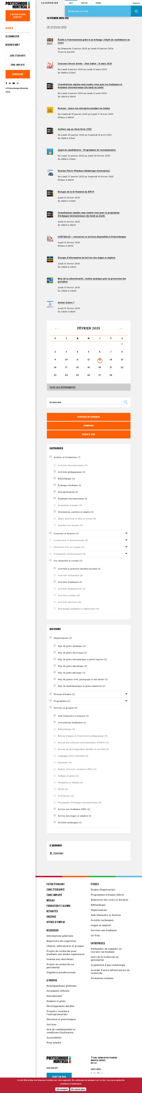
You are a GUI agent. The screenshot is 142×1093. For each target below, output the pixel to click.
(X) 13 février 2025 (57, 27)
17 (66, 367)
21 (111, 367)
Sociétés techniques (102, 920)
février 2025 (88, 328)
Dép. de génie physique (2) (71, 673)
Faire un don (59, 1076)
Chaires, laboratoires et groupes (65, 946)
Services (51, 1024)
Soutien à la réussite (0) (70, 525)
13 (100, 359)
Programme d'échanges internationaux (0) (80, 802)
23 (55, 375)
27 (100, 375)
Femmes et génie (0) (68, 776)
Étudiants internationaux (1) (72, 498)
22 (122, 367)
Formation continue (102, 978)
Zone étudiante (18, 55)
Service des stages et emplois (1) (74, 816)
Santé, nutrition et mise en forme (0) (77, 518)
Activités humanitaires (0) (71, 589)
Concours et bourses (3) (66, 533)
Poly (71, 3)
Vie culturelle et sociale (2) (68, 560)
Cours (98, 3)
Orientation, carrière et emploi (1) (76, 512)
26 (88, 375)
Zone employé (18, 64)
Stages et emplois (101, 925)
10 (66, 359)
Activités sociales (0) (69, 595)
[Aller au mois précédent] (58, 328)
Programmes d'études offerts (107, 894)
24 (66, 375)
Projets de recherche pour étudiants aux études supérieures (66, 953)
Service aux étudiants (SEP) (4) (74, 809)
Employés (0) (65, 762)
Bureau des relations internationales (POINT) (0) (83, 742)
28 (111, 375)
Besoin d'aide (88, 434)
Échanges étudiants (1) (69, 485)
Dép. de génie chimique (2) (72, 646)
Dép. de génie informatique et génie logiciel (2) (82, 659)
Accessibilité (54, 1037)
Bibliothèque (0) (66, 729)
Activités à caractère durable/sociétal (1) (79, 569)
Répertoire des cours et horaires (109, 899)
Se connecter (12, 36)
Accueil (9, 28)
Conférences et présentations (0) (71, 540)
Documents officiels (58, 990)
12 (89, 359)
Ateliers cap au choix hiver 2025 (75, 129)
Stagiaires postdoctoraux (61, 972)
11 (77, 359)
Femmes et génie (56, 1001)
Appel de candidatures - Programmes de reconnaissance (87, 150)
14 (111, 359)
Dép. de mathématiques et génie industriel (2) (82, 686)
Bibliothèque (98, 904)
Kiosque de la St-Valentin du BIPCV (76, 191)
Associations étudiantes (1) (72, 722)
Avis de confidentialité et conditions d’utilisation (61, 1031)
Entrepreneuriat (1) (68, 492)
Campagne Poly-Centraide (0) (73, 756)
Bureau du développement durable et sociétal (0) (83, 749)
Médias (51, 900)
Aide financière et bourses (106, 915)
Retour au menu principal (19, 15)
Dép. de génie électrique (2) (72, 653)
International (54, 996)
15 (122, 359)
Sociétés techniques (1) (70, 822)
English (136, 3)
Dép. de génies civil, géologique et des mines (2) (83, 679)
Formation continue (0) (70, 505)
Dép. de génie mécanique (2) (72, 666)
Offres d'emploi (56, 922)
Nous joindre (54, 1042)
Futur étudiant (56, 884)
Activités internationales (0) (73, 465)
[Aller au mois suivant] (118, 328)
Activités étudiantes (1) (70, 582)
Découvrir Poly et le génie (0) (69, 547)
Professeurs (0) (66, 796)
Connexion (89, 425)
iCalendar (59, 853)
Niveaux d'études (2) (64, 694)
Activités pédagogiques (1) (71, 472)
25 (77, 375)
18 (77, 367)
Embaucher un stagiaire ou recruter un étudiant (106, 950)
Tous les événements (63, 387)
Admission (17, 74)
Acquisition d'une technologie (108, 965)
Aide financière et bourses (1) (73, 716)
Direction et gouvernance (61, 1019)
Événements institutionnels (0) (70, 554)
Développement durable (60, 1006)
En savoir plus (78, 1089)
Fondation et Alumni (59, 905)
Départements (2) (63, 638)
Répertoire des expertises (61, 941)
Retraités (52, 911)
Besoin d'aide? (13, 44)
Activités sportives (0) (69, 602)
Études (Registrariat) (103, 889)
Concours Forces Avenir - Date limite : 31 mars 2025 (85, 63)
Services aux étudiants (104, 930)
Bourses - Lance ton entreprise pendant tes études (84, 108)
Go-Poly (95, 935)
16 (55, 367)
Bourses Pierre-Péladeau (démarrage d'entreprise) (84, 171)
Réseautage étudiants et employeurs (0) (78, 609)
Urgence (51, 916)
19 (89, 367)
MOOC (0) (63, 789)
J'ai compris (62, 1089)
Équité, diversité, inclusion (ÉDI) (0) (77, 769)
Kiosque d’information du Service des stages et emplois (87, 257)
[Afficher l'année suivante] (121, 328)
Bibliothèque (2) (66, 478)
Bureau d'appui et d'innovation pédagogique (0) (83, 736)
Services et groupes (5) (66, 708)
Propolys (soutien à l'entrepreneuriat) (58, 1013)
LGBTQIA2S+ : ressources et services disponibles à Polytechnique (92, 236)
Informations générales (60, 935)
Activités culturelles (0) (70, 575)
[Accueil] (18, 5)
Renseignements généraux (62, 985)
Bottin (85, 3)
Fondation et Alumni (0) (70, 782)
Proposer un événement (88, 417)
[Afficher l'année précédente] (55, 328)
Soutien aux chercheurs (60, 959)
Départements (99, 910)
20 (99, 367)
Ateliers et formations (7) (67, 457)
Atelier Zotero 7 (66, 302)
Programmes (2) (62, 701)
